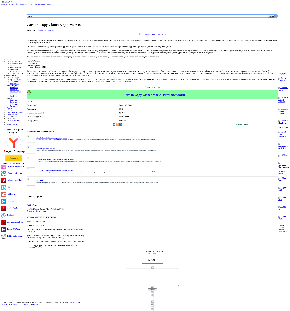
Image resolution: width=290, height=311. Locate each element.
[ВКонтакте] (114, 124)
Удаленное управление (14, 83)
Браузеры (13, 100)
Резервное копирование (15, 70)
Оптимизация (15, 67)
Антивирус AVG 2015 (283, 145)
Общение (14, 104)
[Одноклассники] (117, 124)
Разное (13, 106)
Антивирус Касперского (283, 165)
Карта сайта (35, 304)
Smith (29, 205)
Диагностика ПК (16, 73)
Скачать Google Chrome (283, 99)
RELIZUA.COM (73, 302)
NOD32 (284, 155)
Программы (14, 120)
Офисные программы (14, 89)
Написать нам (6, 304)
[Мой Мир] (120, 124)
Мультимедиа (15, 92)
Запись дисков (15, 94)
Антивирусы (15, 77)
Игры (12, 118)
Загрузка (13, 102)
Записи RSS (17, 304)
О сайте (26, 304)
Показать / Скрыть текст (36, 211)
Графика (13, 96)
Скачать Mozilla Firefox (283, 111)
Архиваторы (15, 61)
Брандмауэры (15, 80)
